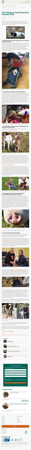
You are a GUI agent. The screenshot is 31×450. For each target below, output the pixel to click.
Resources (3, 422)
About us (3, 420)
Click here (13, 49)
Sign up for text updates (8, 378)
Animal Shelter (9, 7)
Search (26, 361)
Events (3, 423)
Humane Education (22, 7)
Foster (3, 419)
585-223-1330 (5, 429)
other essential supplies (16, 101)
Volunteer (3, 417)
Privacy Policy (6, 446)
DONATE (15, 426)
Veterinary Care (9, 9)
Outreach (4, 9)
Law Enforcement (19, 416)
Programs (18, 419)
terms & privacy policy (14, 379)
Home (3, 5)
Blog (17, 417)
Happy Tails (15, 7)
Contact (3, 446)
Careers (18, 420)
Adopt (3, 416)
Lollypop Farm (5, 17)
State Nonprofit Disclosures (12, 446)
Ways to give (19, 422)
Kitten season (24, 98)
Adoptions (4, 7)
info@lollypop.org (4, 433)
